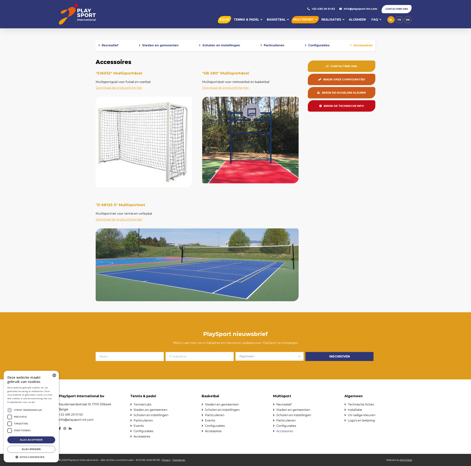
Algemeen (357, 19)
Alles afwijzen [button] (31, 449)
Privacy (166, 459)
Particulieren (274, 45)
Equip (224, 19)
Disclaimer (179, 459)
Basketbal (276, 19)
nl (391, 19)
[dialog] (31, 416)
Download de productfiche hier (119, 88)
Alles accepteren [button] (31, 439)
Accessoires (363, 45)
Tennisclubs (142, 404)
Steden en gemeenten (160, 45)
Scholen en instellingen (221, 45)
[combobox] (54, 375)
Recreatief (110, 45)
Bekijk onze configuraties (344, 79)
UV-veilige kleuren (361, 415)
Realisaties (331, 19)
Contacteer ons (396, 9)
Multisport (303, 19)
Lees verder (28, 402)
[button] (31, 457)
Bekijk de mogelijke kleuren (344, 92)
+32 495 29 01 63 (323, 8)
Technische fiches (361, 404)
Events (139, 426)
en (408, 19)
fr (399, 19)
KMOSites (406, 459)
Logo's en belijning (361, 420)
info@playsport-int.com (360, 8)
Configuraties (319, 45)
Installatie (355, 410)
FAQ (374, 19)
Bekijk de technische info (344, 106)
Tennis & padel (246, 19)
